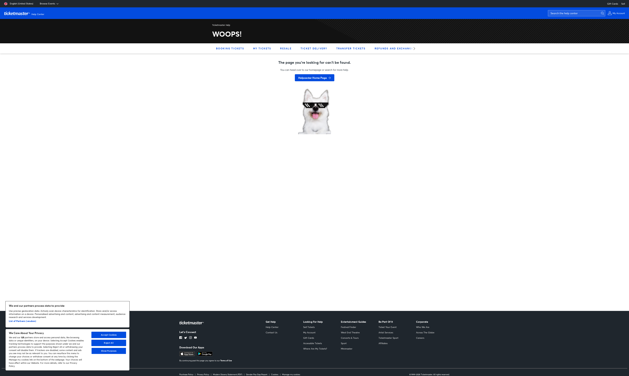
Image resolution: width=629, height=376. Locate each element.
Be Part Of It (386, 321)
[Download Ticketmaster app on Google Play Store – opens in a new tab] (205, 355)
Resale (286, 48)
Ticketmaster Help (221, 25)
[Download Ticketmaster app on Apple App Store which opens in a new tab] (187, 355)
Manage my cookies (291, 374)
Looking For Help (313, 321)
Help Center (272, 327)
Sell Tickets (309, 327)
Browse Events (47, 3)
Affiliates (383, 343)
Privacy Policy (203, 374)
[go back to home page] (314, 122)
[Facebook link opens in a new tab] (180, 338)
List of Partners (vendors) (22, 321)
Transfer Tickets (351, 48)
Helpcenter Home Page (312, 77)
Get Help (271, 321)
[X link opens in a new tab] (185, 338)
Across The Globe (425, 332)
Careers (420, 337)
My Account (309, 332)
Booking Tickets (230, 48)
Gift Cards (612, 3)
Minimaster (346, 348)
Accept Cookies (109, 334)
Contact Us (271, 332)
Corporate (422, 321)
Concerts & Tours (350, 337)
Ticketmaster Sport (388, 337)
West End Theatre (350, 332)
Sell (623, 3)
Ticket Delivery (314, 48)
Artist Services (386, 332)
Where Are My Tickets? (315, 348)
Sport (344, 343)
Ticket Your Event (388, 327)
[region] (67, 336)
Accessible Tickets (312, 343)
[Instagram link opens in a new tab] (190, 338)
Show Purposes (109, 350)
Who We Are (422, 327)
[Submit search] (602, 13)
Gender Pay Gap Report (256, 374)
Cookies (274, 374)
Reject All (109, 342)
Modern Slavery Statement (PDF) (227, 374)
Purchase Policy (186, 374)
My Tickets (262, 48)
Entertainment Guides (353, 321)
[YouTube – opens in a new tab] (195, 338)
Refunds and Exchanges (395, 48)
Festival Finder (348, 327)
